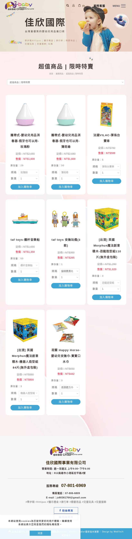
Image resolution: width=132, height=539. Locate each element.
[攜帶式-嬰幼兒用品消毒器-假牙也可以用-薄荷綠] (66, 114)
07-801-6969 (73, 485)
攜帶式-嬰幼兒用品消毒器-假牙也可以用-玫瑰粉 (25, 141)
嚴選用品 (59, 74)
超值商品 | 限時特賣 (74, 74)
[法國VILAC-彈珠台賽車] (107, 114)
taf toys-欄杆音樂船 (25, 239)
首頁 (51, 74)
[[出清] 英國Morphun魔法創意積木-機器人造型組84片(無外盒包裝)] (25, 329)
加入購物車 (25, 186)
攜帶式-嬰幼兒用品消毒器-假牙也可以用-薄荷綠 (66, 141)
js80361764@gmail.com (71, 497)
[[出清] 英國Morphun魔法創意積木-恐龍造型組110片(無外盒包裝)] (107, 218)
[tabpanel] (66, 26)
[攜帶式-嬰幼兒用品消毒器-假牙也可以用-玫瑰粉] (25, 114)
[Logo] (19, 5)
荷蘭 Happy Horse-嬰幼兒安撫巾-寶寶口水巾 (66, 356)
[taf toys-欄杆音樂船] (25, 218)
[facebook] (66, 510)
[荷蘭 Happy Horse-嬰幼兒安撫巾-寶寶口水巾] (66, 329)
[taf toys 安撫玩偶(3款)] (66, 218)
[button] (68, 6)
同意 (40, 533)
